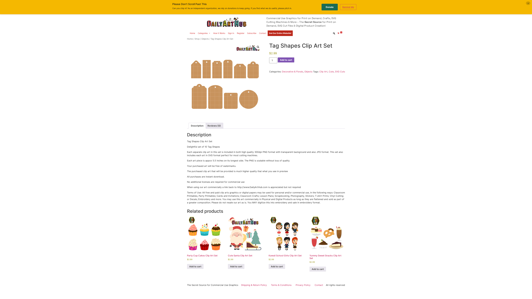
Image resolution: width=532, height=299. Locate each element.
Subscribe (251, 33)
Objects (205, 39)
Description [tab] (197, 125)
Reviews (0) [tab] (214, 125)
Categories (203, 33)
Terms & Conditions (281, 285)
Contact (262, 33)
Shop (197, 39)
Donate (330, 7)
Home (192, 33)
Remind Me (348, 7)
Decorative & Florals (292, 71)
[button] (258, 47)
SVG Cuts (340, 71)
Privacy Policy (303, 285)
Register (240, 33)
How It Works (219, 33)
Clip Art (323, 71)
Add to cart (286, 60)
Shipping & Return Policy (254, 285)
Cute (331, 71)
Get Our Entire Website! (280, 33)
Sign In (231, 33)
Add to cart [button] (195, 266)
